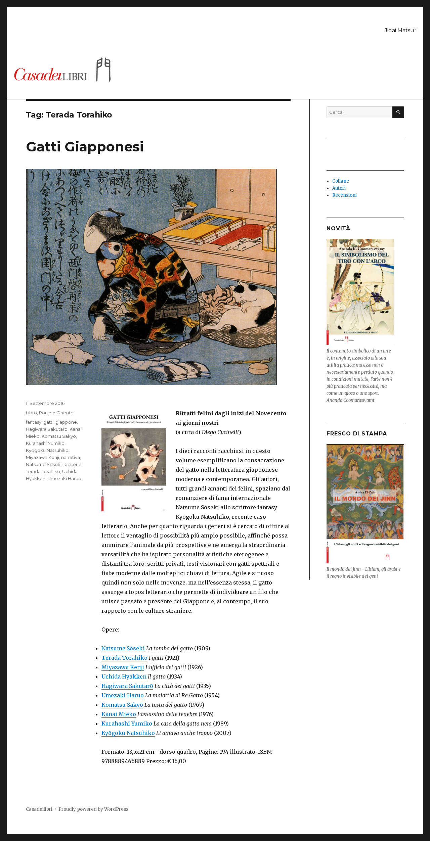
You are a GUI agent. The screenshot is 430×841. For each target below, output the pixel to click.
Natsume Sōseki (123, 648)
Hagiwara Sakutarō (127, 686)
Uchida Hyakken (123, 676)
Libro (31, 412)
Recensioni (344, 195)
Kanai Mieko (118, 714)
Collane (340, 181)
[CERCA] (398, 112)
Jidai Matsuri (401, 30)
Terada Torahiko (124, 657)
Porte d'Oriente (56, 412)
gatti (48, 422)
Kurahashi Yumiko (127, 723)
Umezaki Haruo (122, 695)
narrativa (70, 457)
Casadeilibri (39, 809)
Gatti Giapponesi (85, 146)
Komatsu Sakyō (122, 704)
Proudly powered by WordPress (93, 809)
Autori (339, 188)
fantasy (33, 422)
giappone (66, 422)
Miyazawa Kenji (122, 667)
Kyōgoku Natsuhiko (128, 733)
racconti (72, 464)
